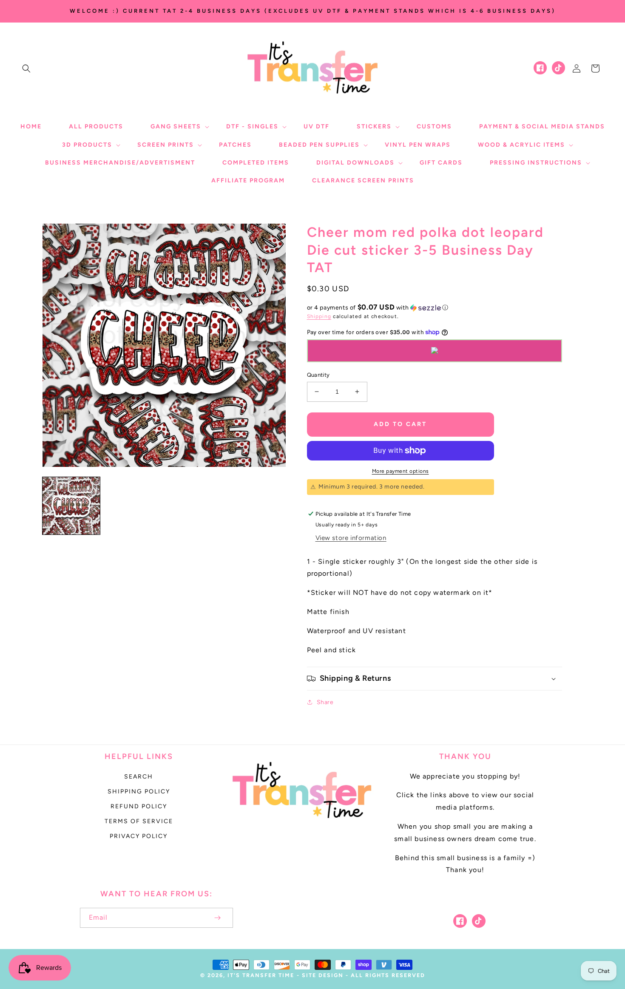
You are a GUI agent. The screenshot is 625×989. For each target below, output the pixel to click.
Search (138, 776)
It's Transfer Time (260, 975)
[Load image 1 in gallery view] (71, 505)
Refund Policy (139, 806)
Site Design (323, 975)
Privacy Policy (139, 836)
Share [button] (325, 702)
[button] (26, 68)
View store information (350, 538)
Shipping (319, 316)
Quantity (318, 375)
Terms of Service (139, 821)
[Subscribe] (218, 918)
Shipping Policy (139, 791)
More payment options (400, 471)
